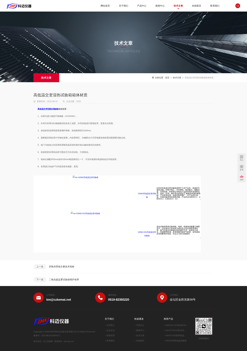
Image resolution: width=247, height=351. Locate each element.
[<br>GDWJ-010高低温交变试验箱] (85, 232)
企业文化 (111, 330)
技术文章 (178, 5)
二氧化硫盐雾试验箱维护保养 (64, 279)
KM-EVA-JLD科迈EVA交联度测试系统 (177, 325)
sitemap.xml (69, 341)
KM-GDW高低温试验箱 (176, 341)
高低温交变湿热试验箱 (48, 109)
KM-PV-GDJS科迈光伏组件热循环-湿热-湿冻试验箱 (177, 330)
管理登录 (58, 341)
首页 (167, 78)
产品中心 (141, 5)
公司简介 (111, 325)
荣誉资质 (111, 335)
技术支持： (38, 341)
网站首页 (105, 5)
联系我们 (214, 5)
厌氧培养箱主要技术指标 (61, 266)
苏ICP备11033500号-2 (51, 335)
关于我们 (123, 5)
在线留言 (196, 5)
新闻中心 (160, 5)
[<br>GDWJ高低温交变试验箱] (85, 193)
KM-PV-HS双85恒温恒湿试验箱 (177, 335)
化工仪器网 (48, 341)
